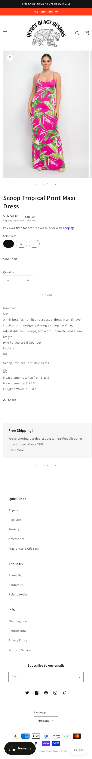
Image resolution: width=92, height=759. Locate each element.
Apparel (14, 510)
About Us (15, 575)
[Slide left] (36, 183)
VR (65, 751)
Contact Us (16, 585)
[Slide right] (55, 183)
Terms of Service (20, 650)
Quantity (8, 272)
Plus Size (15, 520)
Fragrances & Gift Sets (24, 548)
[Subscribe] (78, 676)
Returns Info (17, 631)
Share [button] (12, 400)
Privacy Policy (18, 640)
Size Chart (10, 259)
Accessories (17, 539)
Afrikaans (43, 720)
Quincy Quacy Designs (42, 751)
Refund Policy (18, 594)
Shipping (7, 220)
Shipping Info (18, 621)
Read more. (17, 450)
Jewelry (14, 529)
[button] (5, 33)
